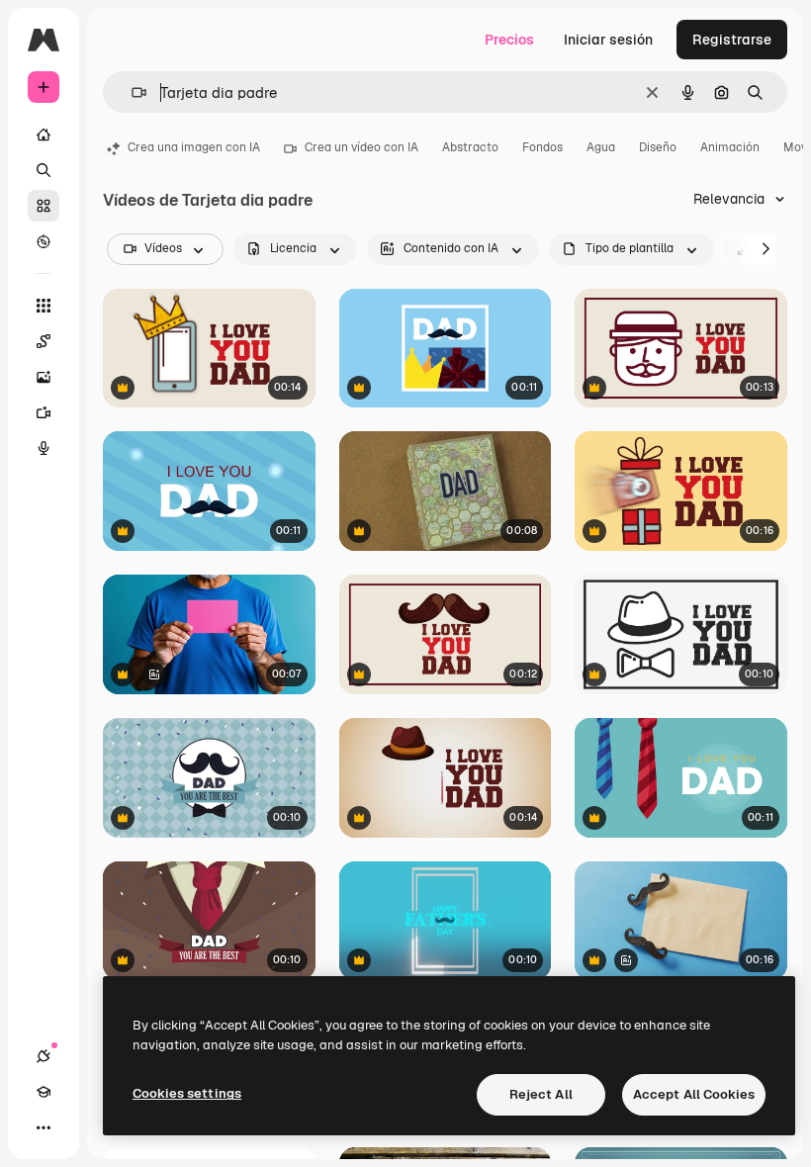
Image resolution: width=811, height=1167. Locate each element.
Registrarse (731, 39)
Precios (509, 39)
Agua (600, 147)
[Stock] (43, 206)
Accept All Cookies (694, 1094)
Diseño (657, 147)
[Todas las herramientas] (43, 305)
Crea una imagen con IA (194, 147)
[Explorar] (43, 241)
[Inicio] (43, 134)
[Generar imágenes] (43, 377)
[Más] (43, 1127)
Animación (730, 147)
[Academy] (43, 1092)
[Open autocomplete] (131, 92)
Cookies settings (187, 1093)
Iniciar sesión (608, 39)
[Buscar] (43, 170)
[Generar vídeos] (43, 412)
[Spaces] (43, 341)
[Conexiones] (43, 1056)
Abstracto (470, 147)
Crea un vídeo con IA (361, 147)
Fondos (542, 147)
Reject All (541, 1094)
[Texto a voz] (43, 448)
